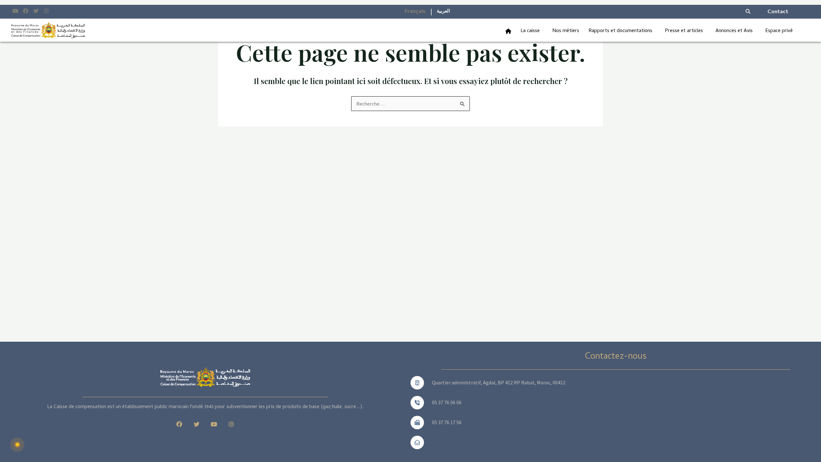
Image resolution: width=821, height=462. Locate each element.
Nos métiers (565, 31)
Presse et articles (684, 31)
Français (415, 11)
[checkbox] (17, 445)
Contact (777, 12)
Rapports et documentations (620, 31)
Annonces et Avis (734, 31)
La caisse (530, 31)
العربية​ (443, 11)
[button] (532, 31)
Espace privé (779, 31)
